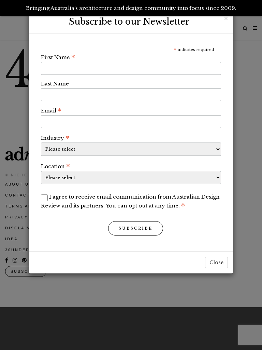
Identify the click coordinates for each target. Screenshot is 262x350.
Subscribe (135, 228)
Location (55, 166)
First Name (58, 57)
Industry (55, 138)
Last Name (55, 83)
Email (51, 110)
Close (216, 262)
